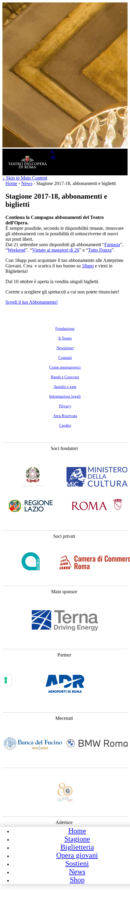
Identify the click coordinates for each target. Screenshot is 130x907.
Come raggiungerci (65, 367)
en (53, 156)
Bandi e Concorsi (65, 377)
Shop (77, 880)
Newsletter (65, 348)
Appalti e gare (65, 387)
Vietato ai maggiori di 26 (55, 250)
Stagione (77, 839)
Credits (65, 425)
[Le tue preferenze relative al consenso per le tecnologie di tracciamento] (5, 680)
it (52, 151)
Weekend (16, 250)
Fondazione (65, 328)
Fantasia (112, 244)
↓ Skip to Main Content (24, 177)
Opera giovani (77, 855)
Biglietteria (77, 847)
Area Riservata (65, 416)
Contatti (65, 357)
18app (88, 265)
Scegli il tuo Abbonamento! (31, 302)
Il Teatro (65, 338)
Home (77, 831)
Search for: (45, 169)
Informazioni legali (65, 396)
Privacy (65, 406)
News (77, 872)
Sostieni (77, 863)
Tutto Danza (100, 250)
